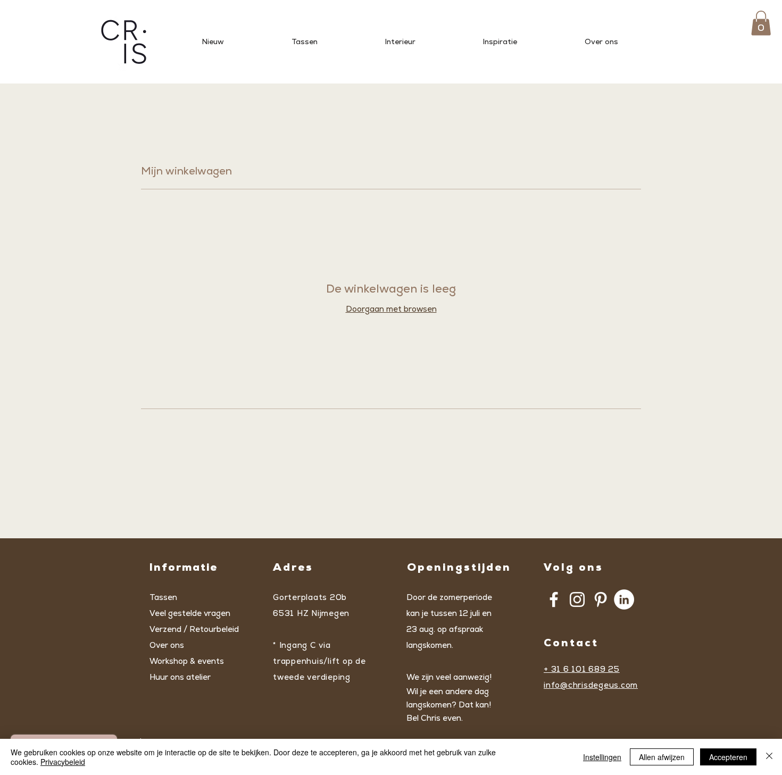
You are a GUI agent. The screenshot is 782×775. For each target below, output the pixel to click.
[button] (761, 23)
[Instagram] (577, 599)
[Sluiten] (769, 756)
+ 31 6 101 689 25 (582, 669)
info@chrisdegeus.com (591, 685)
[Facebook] (554, 599)
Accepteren (728, 757)
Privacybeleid (62, 761)
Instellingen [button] (602, 757)
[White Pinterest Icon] (600, 599)
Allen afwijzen (662, 757)
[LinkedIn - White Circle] (624, 599)
